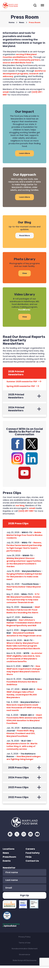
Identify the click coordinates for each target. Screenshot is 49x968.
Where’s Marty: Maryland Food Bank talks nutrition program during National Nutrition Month (23, 646)
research (34, 73)
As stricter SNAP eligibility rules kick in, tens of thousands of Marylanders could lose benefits (24, 657)
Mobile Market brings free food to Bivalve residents (24, 535)
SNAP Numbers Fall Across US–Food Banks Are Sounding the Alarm (23, 610)
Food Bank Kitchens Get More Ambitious (22, 683)
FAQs (28, 856)
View (24, 273)
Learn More (24, 153)
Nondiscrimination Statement (24, 948)
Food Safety (33, 852)
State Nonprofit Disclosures (24, 960)
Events (6, 860)
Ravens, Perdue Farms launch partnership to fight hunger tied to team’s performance (24, 546)
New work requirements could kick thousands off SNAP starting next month (24, 707)
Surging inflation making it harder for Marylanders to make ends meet (24, 576)
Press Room (9, 856)
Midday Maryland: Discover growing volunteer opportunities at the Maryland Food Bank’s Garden (24, 562)
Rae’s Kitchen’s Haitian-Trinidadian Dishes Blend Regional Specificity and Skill (24, 623)
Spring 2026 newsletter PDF (21, 386)
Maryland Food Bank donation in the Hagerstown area (24, 634)
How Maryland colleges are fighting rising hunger (24, 758)
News (21, 22)
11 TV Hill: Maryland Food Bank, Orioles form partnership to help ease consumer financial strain (23, 598)
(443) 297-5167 (26, 511)
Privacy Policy (24, 937)
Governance (24, 954)
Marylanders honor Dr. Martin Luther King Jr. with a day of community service (22, 746)
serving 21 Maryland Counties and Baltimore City (19, 55)
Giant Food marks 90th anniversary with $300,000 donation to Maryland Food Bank (24, 719)
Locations (8, 848)
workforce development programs (24, 72)
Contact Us (32, 860)
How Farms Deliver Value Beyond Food (24, 588)
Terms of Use (24, 943)
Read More (24, 235)
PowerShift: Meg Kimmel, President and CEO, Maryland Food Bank (21, 733)
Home (11, 22)
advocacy (8, 76)
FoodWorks (24, 309)
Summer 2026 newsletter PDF (22, 381)
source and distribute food (17, 62)
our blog (20, 505)
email (6, 92)
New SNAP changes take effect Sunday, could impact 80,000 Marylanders (24, 693)
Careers (30, 848)
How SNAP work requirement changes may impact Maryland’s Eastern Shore (24, 670)
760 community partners (27, 59)
